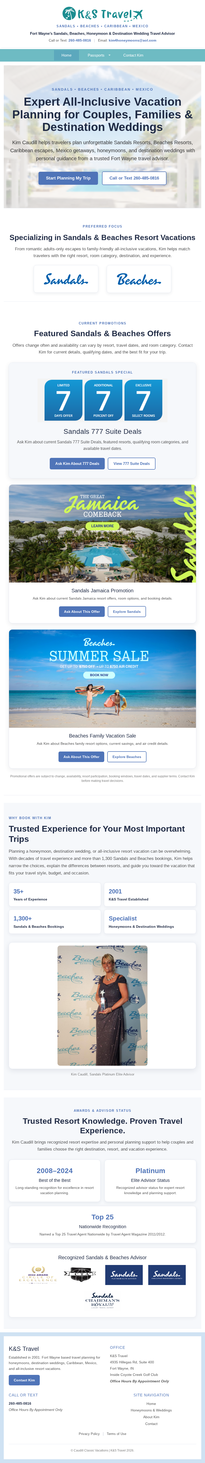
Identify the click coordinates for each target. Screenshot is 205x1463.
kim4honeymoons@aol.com (132, 40)
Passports (96, 55)
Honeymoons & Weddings (151, 1410)
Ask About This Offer (82, 612)
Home (67, 55)
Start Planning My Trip (68, 178)
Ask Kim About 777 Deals (77, 463)
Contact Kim (133, 55)
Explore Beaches (126, 757)
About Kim (151, 1417)
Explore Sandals (127, 612)
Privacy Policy (89, 1434)
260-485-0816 (79, 40)
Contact (151, 1424)
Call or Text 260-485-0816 (134, 178)
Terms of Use (116, 1434)
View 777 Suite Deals (132, 463)
